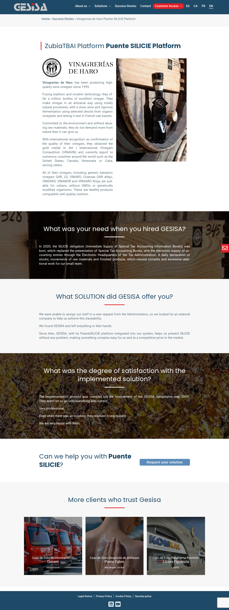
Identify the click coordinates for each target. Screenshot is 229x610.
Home (46, 19)
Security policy (143, 596)
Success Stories (63, 19)
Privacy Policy (104, 596)
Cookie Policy (123, 596)
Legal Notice (85, 596)
